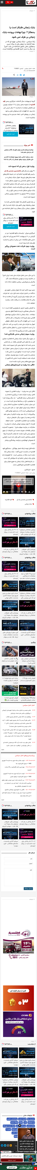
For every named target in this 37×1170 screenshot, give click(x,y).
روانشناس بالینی (12, 1119)
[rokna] (31, 2)
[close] (35, 1168)
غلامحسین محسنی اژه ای (12, 171)
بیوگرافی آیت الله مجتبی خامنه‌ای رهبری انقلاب (18, 717)
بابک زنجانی (28, 504)
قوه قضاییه (8, 500)
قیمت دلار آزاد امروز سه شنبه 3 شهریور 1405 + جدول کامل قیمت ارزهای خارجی (17, 775)
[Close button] (35, 1152)
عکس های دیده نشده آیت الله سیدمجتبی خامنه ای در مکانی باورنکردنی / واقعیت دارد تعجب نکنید (17, 744)
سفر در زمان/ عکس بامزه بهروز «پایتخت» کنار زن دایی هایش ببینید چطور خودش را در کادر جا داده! (27, 1145)
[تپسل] (4, 122)
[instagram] (7, 1145)
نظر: (31, 870)
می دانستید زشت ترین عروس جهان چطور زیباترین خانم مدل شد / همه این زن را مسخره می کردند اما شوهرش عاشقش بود (16, 783)
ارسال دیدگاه (28, 889)
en (11, 2)
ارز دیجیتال (31, 1123)
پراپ (25, 1123)
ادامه (2, 750)
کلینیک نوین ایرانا (17, 1129)
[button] (20, 1126)
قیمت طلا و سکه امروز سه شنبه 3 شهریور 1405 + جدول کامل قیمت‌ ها (16, 762)
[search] (7, 2)
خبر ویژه (27, 145)
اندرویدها (17, 1136)
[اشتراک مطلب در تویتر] (20, 75)
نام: (31, 859)
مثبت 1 (8, 1129)
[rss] (10, 1145)
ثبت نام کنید (10, 134)
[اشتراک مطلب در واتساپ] (17, 75)
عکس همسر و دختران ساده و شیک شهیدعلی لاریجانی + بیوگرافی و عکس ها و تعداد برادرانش (16, 711)
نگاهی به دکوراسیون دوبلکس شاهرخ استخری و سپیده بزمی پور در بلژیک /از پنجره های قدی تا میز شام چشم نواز (16, 793)
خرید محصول (12, 1160)
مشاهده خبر (7, 487)
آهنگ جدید (14, 1123)
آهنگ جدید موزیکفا (9, 1126)
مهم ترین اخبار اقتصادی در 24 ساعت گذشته (18, 768)
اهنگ (20, 1123)
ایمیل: (30, 863)
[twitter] (4, 1145)
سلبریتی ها (31, 1119)
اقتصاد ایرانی (22, 1119)
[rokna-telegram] (2, 1145)
